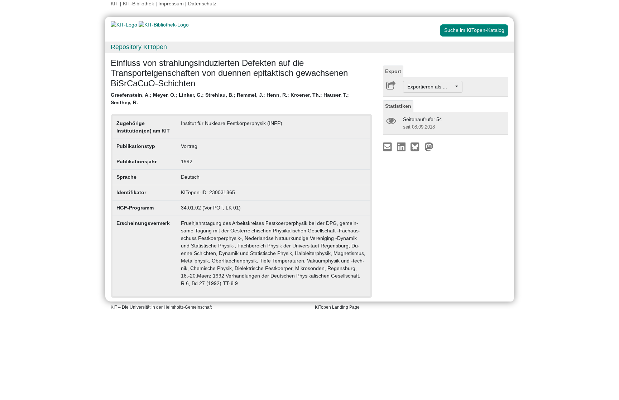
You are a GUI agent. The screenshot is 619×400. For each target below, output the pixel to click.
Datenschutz (202, 3)
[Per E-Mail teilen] (388, 146)
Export (393, 71)
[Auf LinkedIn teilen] (402, 146)
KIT (115, 3)
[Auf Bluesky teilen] (417, 146)
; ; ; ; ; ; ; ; (230, 98)
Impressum (171, 3)
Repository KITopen (139, 46)
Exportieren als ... (430, 87)
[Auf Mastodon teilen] (428, 146)
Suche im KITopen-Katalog (474, 30)
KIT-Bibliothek (139, 3)
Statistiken (398, 106)
